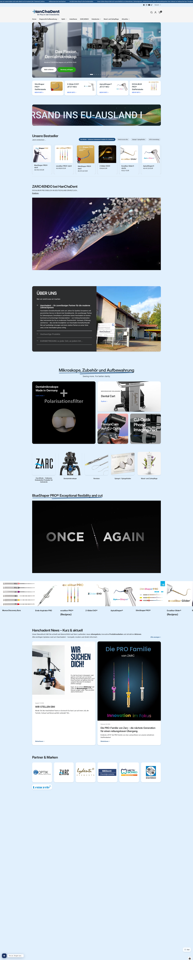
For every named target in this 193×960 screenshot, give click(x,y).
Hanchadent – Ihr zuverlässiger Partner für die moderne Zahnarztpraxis (65, 306)
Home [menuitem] (34, 19)
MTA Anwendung (154, 139)
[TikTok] (151, 5)
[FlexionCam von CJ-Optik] (113, 429)
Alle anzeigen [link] (155, 637)
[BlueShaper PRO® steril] (42, 153)
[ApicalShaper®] (151, 154)
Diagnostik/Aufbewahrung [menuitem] (48, 19)
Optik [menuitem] (63, 19)
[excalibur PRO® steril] (64, 154)
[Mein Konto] (155, 12)
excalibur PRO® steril (64, 166)
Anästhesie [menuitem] (73, 19)
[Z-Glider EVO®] (107, 154)
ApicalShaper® (148, 166)
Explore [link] (103, 401)
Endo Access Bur (123, 139)
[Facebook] (144, 5)
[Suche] (151, 12)
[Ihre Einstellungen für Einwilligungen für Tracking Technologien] (189, 958)
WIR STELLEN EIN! (45, 706)
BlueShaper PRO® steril (41, 166)
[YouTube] (149, 5)
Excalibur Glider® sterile (127, 167)
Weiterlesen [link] (39, 741)
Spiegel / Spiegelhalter (138, 139)
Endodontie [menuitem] (95, 19)
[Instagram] (146, 5)
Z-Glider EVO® (105, 166)
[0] (159, 12)
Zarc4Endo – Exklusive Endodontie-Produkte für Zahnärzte (97, 139)
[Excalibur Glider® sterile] (129, 154)
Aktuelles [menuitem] (125, 19)
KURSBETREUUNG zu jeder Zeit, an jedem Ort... (61, 341)
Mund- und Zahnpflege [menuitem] (111, 19)
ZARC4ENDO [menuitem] (84, 19)
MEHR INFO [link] (39, 92)
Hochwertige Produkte (50, 334)
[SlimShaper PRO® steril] (85, 154)
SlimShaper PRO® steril (84, 167)
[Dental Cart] (129, 396)
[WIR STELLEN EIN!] (63, 670)
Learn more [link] (39, 395)
